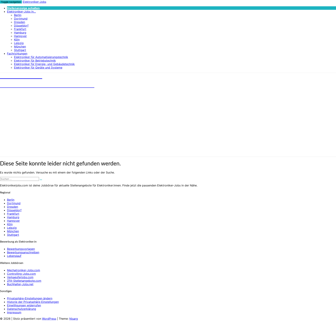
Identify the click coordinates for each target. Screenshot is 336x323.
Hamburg (20, 32)
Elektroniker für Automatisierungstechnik (41, 57)
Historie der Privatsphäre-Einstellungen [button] (33, 302)
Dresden (19, 22)
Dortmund (20, 18)
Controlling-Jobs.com (21, 273)
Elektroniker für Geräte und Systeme (38, 67)
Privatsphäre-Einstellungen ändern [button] (29, 298)
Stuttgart (20, 50)
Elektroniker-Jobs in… (21, 11)
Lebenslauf (14, 256)
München (20, 46)
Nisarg (73, 318)
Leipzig (19, 43)
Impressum (14, 312)
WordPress (49, 318)
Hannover (20, 36)
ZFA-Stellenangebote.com (24, 280)
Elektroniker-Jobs (34, 1)
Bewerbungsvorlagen (21, 249)
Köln (17, 39)
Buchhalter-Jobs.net (20, 284)
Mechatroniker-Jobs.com (23, 270)
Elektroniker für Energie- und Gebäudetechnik (44, 64)
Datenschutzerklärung (21, 309)
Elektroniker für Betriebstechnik (35, 60)
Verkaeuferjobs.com (20, 277)
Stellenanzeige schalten (23, 8)
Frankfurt (20, 29)
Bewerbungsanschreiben (23, 252)
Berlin (17, 15)
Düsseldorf (21, 25)
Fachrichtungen (17, 53)
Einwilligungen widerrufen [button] (24, 305)
